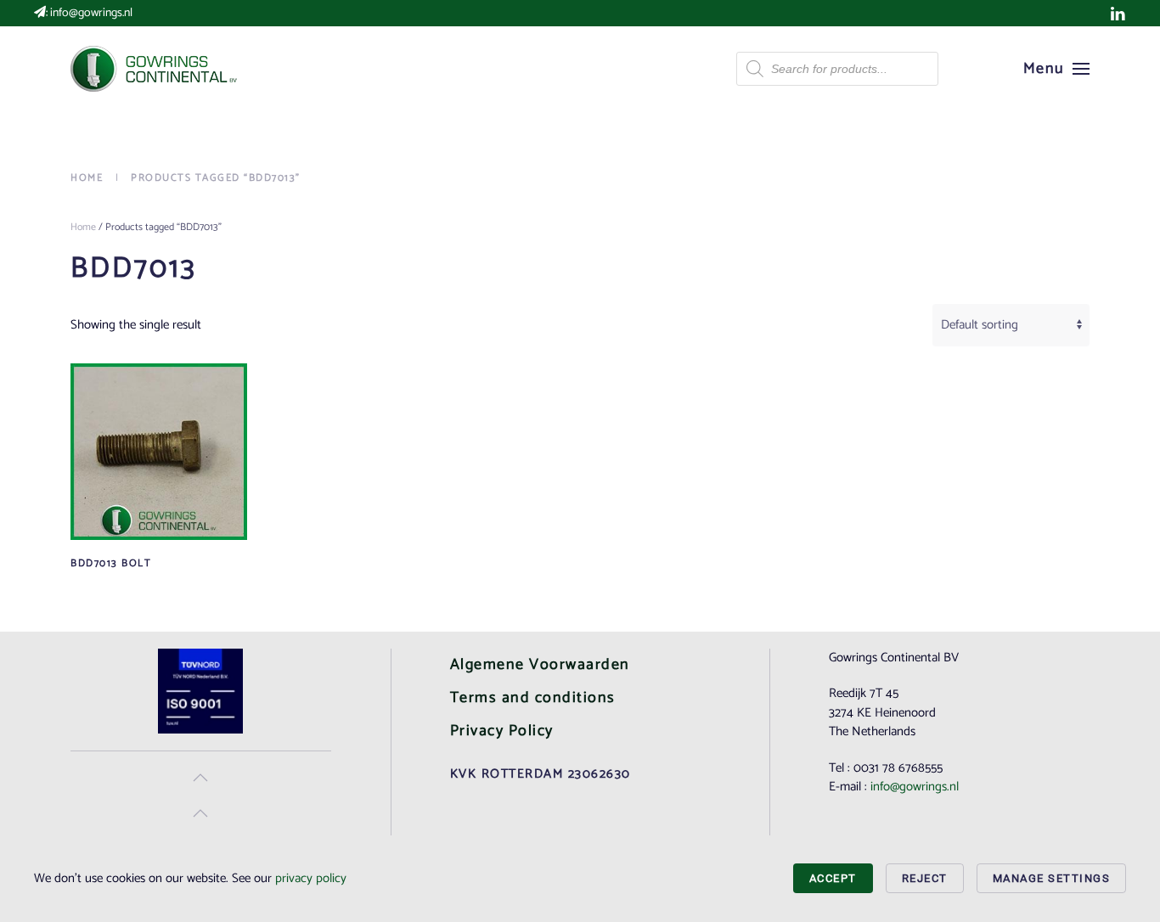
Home (83, 227)
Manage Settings (1052, 878)
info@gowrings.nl (91, 13)
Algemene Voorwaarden (540, 664)
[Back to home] (155, 68)
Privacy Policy (502, 731)
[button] (1056, 68)
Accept (833, 878)
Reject (925, 878)
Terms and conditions (533, 698)
